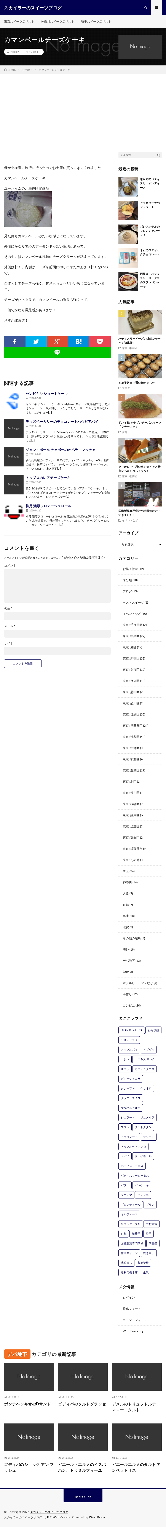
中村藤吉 (151, 1224)
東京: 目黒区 (131, 714)
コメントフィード (135, 1320)
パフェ (125, 1185)
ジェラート (128, 1117)
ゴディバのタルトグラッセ (82, 1404)
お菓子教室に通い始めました (136, 382)
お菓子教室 (130, 569)
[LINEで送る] (57, 352)
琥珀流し (126, 1262)
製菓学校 (143, 1262)
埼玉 (126, 871)
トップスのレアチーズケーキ (48, 477)
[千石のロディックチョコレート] (128, 258)
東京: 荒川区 (131, 792)
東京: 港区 (129, 647)
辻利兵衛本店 (129, 1272)
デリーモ (148, 1136)
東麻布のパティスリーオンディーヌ (150, 183)
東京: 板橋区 (129, 476)
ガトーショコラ (130, 1078)
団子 (148, 1233)
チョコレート (129, 1136)
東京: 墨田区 (131, 692)
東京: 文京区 (131, 669)
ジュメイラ (147, 1117)
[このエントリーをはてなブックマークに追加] (78, 341)
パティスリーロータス (135, 1175)
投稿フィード (132, 1308)
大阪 (126, 893)
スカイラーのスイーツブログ (49, 1512)
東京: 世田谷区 (132, 725)
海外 (124, 432)
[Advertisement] (83, 106)
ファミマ (126, 1195)
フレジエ (143, 1195)
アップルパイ (129, 1049)
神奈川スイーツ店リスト (57, 21)
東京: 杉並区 (131, 759)
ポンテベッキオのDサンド (27, 1404)
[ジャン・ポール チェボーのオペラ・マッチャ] (14, 456)
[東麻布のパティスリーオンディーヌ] (128, 187)
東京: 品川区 (131, 703)
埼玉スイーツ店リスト (96, 21)
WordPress (97, 1517)
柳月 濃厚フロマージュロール (48, 506)
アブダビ (148, 1049)
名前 (8, 608)
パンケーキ (142, 1185)
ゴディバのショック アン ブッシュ (29, 1467)
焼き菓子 (148, 1253)
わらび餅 (153, 1030)
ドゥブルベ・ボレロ (133, 1146)
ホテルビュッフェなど (138, 983)
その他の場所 (132, 938)
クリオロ (146, 1088)
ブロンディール (130, 1204)
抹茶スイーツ (129, 1253)
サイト (8, 643)
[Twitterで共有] (36, 341)
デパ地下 (34, 52)
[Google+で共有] (57, 341)
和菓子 (136, 1233)
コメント (10, 565)
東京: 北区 (129, 781)
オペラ (125, 1069)
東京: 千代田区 (132, 625)
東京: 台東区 (131, 681)
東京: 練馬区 (131, 815)
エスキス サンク (145, 1059)
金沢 (146, 1272)
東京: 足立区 (131, 826)
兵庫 (126, 916)
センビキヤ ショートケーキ (47, 393)
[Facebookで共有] (14, 341)
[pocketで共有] (100, 341)
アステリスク (129, 1040)
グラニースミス (130, 1098)
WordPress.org (133, 1331)
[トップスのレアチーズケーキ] (14, 484)
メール (9, 625)
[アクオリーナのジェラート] (128, 210)
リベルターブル (130, 1224)
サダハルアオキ (130, 1107)
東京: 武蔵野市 (132, 848)
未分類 (127, 580)
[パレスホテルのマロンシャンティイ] (128, 234)
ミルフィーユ (129, 1214)
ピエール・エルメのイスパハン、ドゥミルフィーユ (82, 1467)
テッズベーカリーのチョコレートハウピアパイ (62, 421)
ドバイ (125, 1156)
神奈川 (127, 882)
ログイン (129, 1297)
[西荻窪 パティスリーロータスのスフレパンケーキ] (128, 281)
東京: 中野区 (131, 748)
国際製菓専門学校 (132, 1243)
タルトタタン (143, 1127)
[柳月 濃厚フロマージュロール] (14, 513)
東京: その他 (131, 860)
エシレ (125, 1059)
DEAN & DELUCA (131, 1030)
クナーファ (128, 1088)
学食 (126, 972)
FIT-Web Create (58, 1517)
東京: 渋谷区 (131, 737)
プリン (150, 1204)
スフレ (125, 1127)
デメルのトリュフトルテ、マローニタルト (136, 1407)
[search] (158, 155)
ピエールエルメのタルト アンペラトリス (136, 1467)
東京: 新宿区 (131, 658)
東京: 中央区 (129, 348)
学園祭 (153, 1243)
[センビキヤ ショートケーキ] (14, 400)
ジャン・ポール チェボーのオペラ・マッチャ (61, 450)
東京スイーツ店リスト (19, 21)
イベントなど (130, 520)
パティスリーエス (132, 1166)
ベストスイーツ (133, 602)
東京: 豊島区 (131, 770)
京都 (126, 904)
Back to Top (83, 1497)
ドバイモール (143, 1156)
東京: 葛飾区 (131, 837)
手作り (127, 994)
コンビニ (129, 1005)
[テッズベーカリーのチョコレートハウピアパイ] (14, 428)
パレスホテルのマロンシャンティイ (150, 231)
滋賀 (126, 927)
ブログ (126, 388)
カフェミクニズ (144, 1069)
